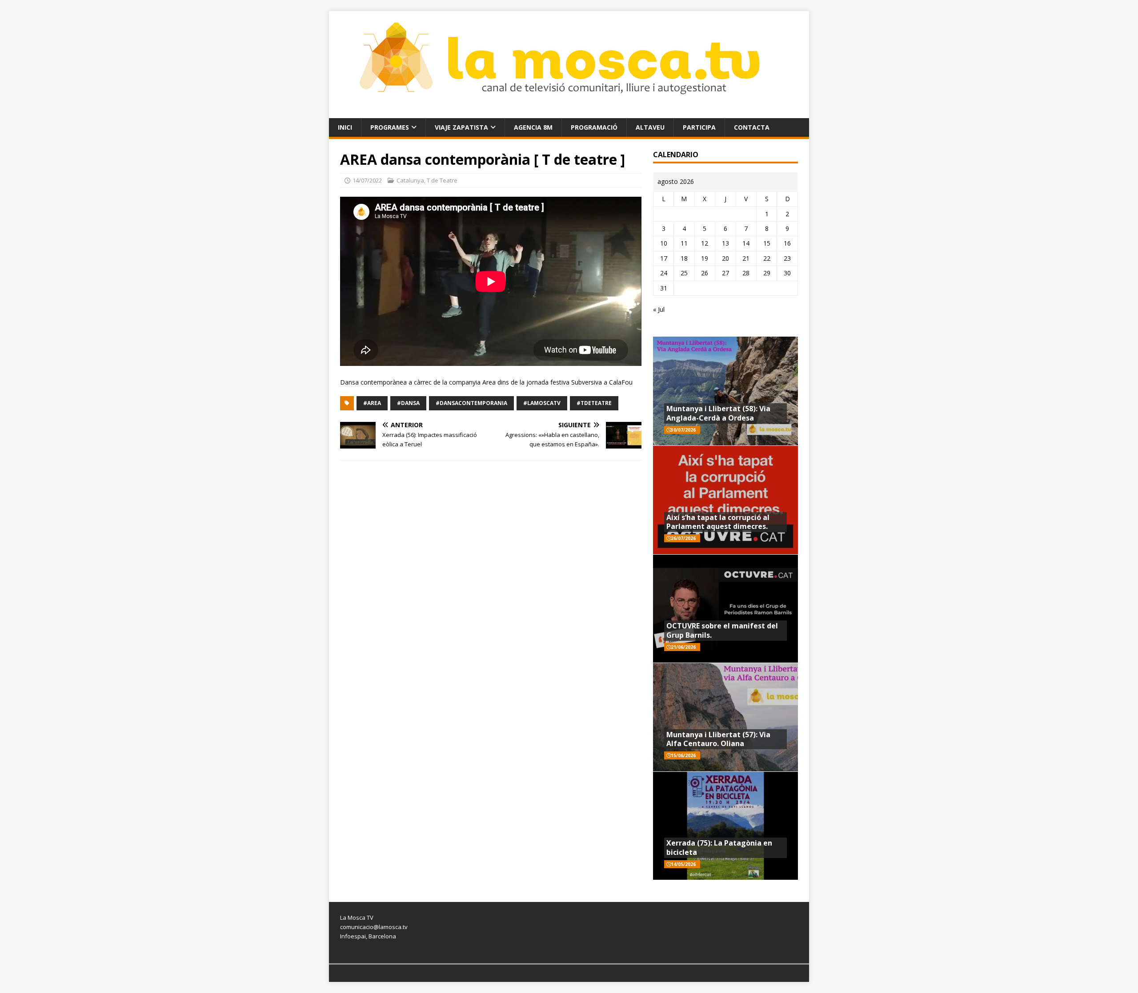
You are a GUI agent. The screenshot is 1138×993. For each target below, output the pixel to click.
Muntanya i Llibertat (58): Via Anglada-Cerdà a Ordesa (718, 413)
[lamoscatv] (569, 112)
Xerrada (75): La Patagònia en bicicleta (719, 847)
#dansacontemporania (471, 403)
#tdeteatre (594, 403)
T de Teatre (442, 180)
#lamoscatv (542, 403)
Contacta (751, 127)
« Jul (659, 309)
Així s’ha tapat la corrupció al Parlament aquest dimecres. (717, 522)
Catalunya (410, 180)
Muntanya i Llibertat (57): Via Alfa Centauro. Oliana (718, 739)
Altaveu (650, 127)
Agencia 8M (533, 127)
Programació (594, 127)
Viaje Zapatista (461, 127)
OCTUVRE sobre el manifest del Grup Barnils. (722, 630)
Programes (389, 127)
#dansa (408, 403)
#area (372, 403)
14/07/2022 (367, 180)
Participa (699, 127)
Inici (345, 127)
